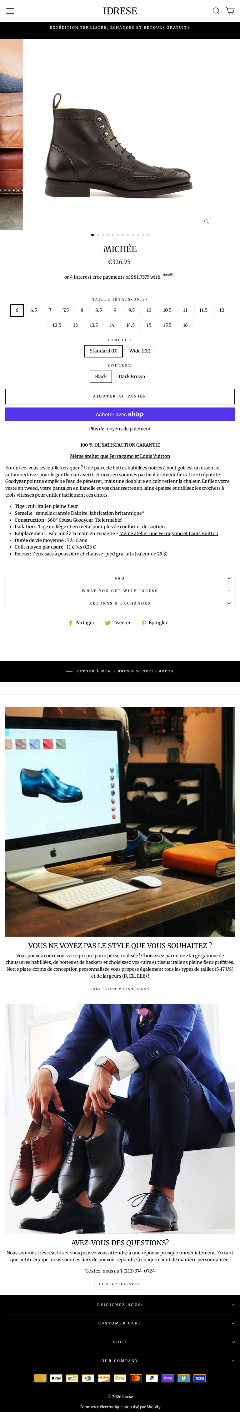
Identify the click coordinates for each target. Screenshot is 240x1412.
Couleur (120, 365)
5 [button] (113, 235)
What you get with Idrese (120, 591)
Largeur (120, 340)
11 (185, 310)
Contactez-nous (120, 1284)
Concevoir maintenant (120, 989)
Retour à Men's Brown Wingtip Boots (124, 671)
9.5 (131, 310)
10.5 (167, 310)
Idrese (120, 11)
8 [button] (128, 235)
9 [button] (133, 235)
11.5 (203, 310)
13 (75, 325)
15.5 (167, 325)
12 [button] (148, 235)
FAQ (120, 578)
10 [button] (138, 235)
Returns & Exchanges (120, 603)
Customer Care (120, 1323)
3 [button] (103, 235)
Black (101, 376)
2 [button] (98, 235)
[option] (120, 27)
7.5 (66, 310)
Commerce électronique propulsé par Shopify (120, 1406)
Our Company (120, 1361)
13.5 (94, 325)
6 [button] (118, 235)
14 (112, 325)
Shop (120, 1342)
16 (185, 325)
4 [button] (108, 235)
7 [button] (123, 235)
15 (149, 325)
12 (221, 310)
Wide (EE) (139, 351)
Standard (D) (104, 351)
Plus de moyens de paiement (120, 429)
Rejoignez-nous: (120, 1305)
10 (149, 310)
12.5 (56, 325)
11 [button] (143, 235)
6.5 (33, 310)
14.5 (130, 325)
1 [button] (92, 235)
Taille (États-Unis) (120, 299)
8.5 (98, 310)
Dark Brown (132, 376)
